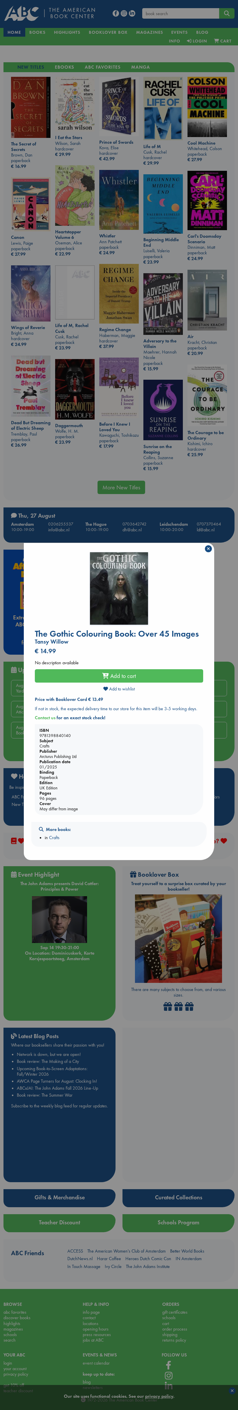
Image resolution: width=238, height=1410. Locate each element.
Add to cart (122, 676)
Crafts (54, 837)
